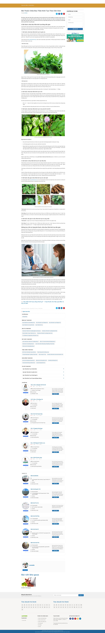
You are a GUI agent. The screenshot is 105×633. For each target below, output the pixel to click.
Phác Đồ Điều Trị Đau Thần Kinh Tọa (29, 333)
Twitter (57, 14)
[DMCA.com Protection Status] (24, 615)
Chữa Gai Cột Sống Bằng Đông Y (28, 346)
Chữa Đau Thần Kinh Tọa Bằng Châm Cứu (44, 333)
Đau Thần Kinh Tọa (39, 324)
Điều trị (27, 5)
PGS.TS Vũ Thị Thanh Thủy (36, 413)
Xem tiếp (55, 408)
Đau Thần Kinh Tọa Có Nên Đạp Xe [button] (30, 375)
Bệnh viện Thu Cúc (35, 502)
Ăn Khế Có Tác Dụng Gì (26, 587)
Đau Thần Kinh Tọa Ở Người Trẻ (55, 322)
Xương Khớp (31, 5)
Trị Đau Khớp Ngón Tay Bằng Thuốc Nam (30, 354)
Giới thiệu (40, 624)
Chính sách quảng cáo (42, 621)
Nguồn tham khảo (26, 311)
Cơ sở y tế (24, 620)
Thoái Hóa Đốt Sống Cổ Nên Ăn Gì (29, 362)
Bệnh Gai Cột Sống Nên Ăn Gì (41, 360)
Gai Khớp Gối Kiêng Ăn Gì (52, 360)
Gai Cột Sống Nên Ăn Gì (41, 362)
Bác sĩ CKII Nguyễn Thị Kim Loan (38, 442)
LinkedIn (61, 14)
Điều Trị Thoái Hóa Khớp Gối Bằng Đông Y (47, 341)
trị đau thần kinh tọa (32, 39)
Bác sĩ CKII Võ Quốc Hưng (36, 457)
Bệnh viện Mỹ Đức (34, 475)
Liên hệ (39, 626)
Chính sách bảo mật (41, 619)
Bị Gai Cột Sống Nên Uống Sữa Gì (29, 360)
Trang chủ (23, 5)
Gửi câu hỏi (75, 28)
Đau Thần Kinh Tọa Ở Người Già (42, 322)
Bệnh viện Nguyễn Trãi (35, 489)
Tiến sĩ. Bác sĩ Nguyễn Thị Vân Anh (38, 384)
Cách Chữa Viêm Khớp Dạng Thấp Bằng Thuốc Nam (45, 343)
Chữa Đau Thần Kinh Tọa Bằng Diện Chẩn (49, 330)
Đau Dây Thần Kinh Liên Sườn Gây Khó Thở (55, 354)
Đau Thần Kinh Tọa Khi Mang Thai (29, 322)
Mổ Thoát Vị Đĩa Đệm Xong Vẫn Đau (29, 352)
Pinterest (64, 14)
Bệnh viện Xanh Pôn (35, 542)
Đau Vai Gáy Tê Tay (42, 354)
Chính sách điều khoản (42, 618)
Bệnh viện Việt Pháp (35, 516)
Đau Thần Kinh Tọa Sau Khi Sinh (28, 324)
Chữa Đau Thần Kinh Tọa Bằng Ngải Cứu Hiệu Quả (31, 330)
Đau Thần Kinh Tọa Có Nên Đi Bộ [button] (30, 368)
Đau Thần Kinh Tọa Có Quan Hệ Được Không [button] (32, 378)
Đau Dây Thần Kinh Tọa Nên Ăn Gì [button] (30, 372)
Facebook (59, 14)
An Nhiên (31, 565)
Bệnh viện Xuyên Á (35, 529)
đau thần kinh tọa (34, 179)
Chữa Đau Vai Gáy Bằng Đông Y (28, 343)
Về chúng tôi (40, 623)
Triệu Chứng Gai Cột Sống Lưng (43, 352)
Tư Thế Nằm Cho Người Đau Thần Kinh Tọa (30, 335)
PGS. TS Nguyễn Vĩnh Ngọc (37, 428)
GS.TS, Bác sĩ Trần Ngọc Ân (37, 399)
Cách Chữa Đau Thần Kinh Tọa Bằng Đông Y (30, 341)
